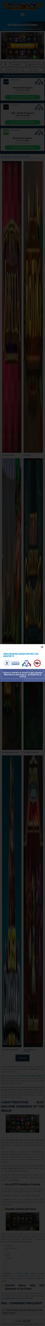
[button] (42, 647)
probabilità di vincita (30, 675)
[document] (22, 663)
